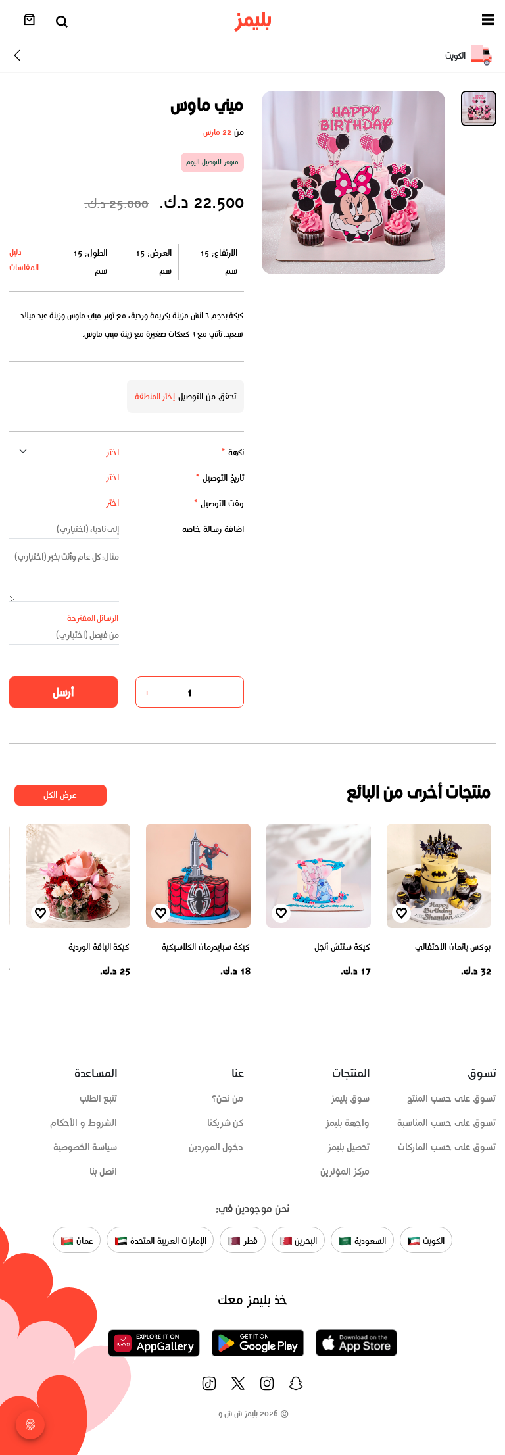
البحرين (305, 1241)
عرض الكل (60, 795)
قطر (249, 1241)
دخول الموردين (216, 1147)
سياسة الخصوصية (85, 1147)
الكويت (432, 1241)
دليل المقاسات (24, 259)
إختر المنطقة (155, 396)
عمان (83, 1241)
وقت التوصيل (218, 503)
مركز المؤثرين (345, 1171)
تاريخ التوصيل (219, 478)
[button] (487, 22)
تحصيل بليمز (348, 1147)
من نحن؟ (228, 1098)
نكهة (232, 452)
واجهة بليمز (347, 1122)
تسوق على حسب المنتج (451, 1098)
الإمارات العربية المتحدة (167, 1241)
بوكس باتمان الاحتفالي (453, 947)
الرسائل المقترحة (93, 618)
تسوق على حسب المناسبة (446, 1122)
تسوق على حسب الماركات (447, 1147)
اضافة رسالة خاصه (213, 529)
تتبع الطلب (99, 1098)
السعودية (369, 1241)
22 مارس (217, 131)
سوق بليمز (350, 1098)
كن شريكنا (225, 1122)
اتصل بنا (103, 1171)
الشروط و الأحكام (84, 1122)
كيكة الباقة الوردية (99, 947)
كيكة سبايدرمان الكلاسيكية (206, 947)
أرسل (63, 692)
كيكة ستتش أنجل (342, 947)
